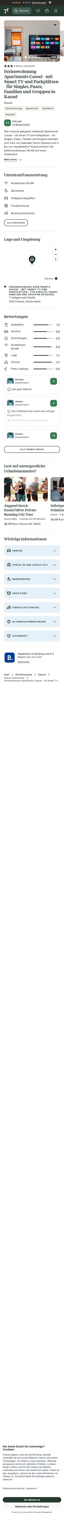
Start (6, 674)
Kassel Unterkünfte (14, 678)
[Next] (58, 39)
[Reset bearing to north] (55, 259)
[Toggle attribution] (56, 278)
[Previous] (5, 39)
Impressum (23, 661)
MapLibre (49, 278)
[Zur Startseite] (7, 11)
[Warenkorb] (47, 11)
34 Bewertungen (21, 124)
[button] (32, 39)
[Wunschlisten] (38, 11)
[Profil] (56, 11)
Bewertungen (39, 2)
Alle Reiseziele (23, 674)
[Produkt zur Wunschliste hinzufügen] (55, 25)
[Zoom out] (55, 254)
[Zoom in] (55, 249)
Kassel (42, 674)
